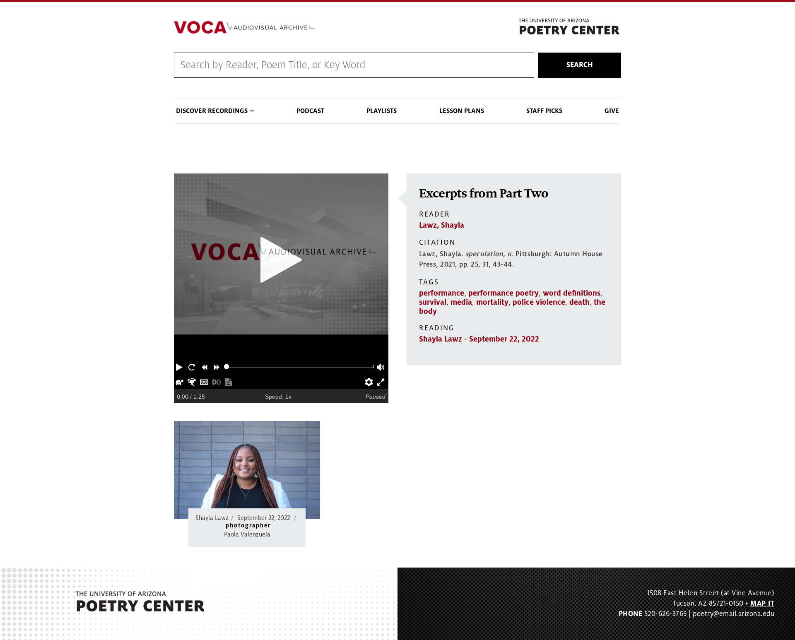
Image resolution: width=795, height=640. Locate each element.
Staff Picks (544, 111)
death (579, 302)
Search (579, 65)
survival (432, 302)
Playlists (381, 111)
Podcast (310, 111)
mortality (492, 302)
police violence (539, 302)
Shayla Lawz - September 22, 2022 (479, 339)
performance (441, 293)
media (461, 302)
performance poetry (503, 293)
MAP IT (762, 603)
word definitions (571, 293)
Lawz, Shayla (441, 225)
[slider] (226, 366)
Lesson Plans (461, 111)
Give (612, 111)
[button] (180, 366)
